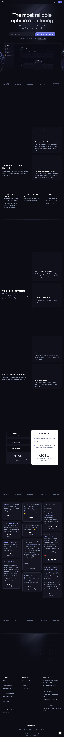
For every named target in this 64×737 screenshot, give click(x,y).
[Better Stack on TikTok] (28, 733)
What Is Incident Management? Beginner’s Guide (50, 681)
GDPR (35, 729)
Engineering (6, 712)
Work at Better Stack (8, 709)
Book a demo (42, 38)
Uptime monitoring (7, 699)
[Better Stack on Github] (35, 733)
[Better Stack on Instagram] (25, 733)
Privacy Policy (29, 729)
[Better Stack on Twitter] (33, 733)
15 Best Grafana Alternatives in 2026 (51, 700)
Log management (7, 685)
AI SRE (5, 680)
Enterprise (24, 685)
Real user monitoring (8, 693)
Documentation (26, 683)
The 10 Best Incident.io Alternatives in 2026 (49, 705)
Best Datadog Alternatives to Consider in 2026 (50, 686)
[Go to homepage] (6, 2)
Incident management (8, 696)
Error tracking (6, 691)
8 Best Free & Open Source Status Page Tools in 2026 (52, 691)
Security (5, 715)
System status (42, 729)
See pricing (31, 431)
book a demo (40, 673)
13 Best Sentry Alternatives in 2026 (50, 695)
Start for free (45, 668)
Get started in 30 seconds (45, 34)
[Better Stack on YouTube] (38, 733)
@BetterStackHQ (9, 504)
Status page (6, 701)
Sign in (54, 2)
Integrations (25, 688)
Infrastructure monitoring (9, 688)
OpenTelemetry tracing (9, 683)
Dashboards (25, 691)
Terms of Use (22, 729)
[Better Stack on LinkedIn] (30, 733)
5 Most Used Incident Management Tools (52, 709)
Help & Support (26, 680)
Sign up (60, 2)
